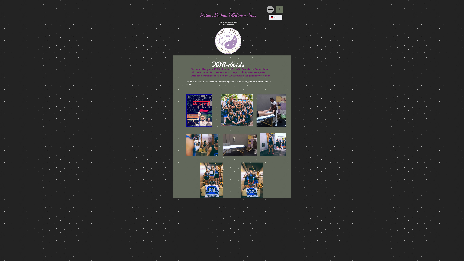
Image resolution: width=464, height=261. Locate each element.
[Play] (279, 9)
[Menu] (270, 9)
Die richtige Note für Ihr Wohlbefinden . (228, 23)
